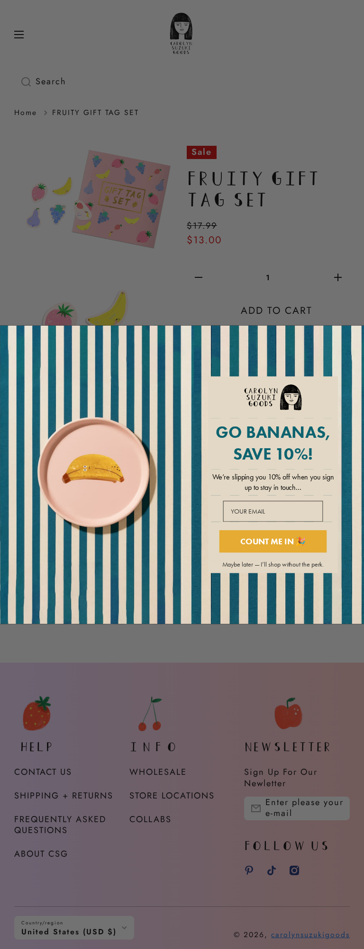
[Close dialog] (354, 335)
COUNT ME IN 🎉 (273, 541)
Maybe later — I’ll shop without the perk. (273, 564)
